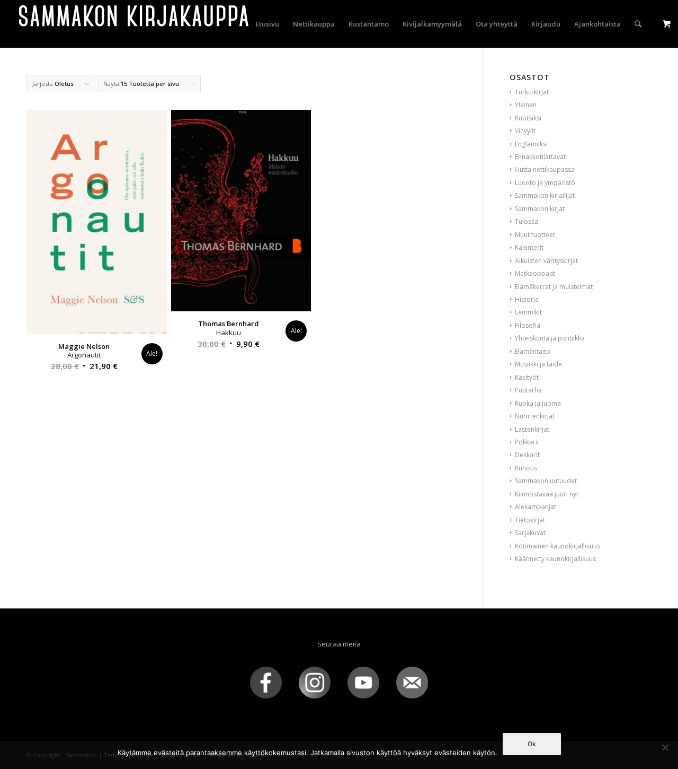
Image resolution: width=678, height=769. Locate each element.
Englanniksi (531, 143)
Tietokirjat (530, 520)
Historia (527, 299)
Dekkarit (527, 454)
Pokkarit (527, 442)
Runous (526, 468)
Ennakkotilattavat (540, 156)
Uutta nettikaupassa (545, 169)
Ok (532, 744)
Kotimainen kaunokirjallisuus (557, 545)
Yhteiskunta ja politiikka (550, 338)
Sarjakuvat (530, 532)
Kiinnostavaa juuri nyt (546, 494)
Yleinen (526, 104)
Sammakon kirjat (540, 208)
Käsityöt (527, 377)
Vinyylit (525, 130)
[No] (664, 747)
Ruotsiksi (528, 118)
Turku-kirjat (532, 92)
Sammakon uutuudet (546, 480)
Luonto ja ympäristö (545, 182)
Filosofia (527, 325)
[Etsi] (638, 24)
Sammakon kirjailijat (545, 195)
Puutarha (528, 390)
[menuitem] (267, 24)
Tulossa (526, 221)
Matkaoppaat (535, 273)
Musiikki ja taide (538, 364)
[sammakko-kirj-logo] (134, 24)
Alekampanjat (535, 506)
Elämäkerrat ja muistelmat (554, 286)
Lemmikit (528, 312)
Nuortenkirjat (535, 416)
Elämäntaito (532, 351)
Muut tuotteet (535, 234)
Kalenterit (529, 247)
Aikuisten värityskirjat (546, 260)
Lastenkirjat (532, 429)
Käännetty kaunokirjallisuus (555, 558)
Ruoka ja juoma (538, 403)
